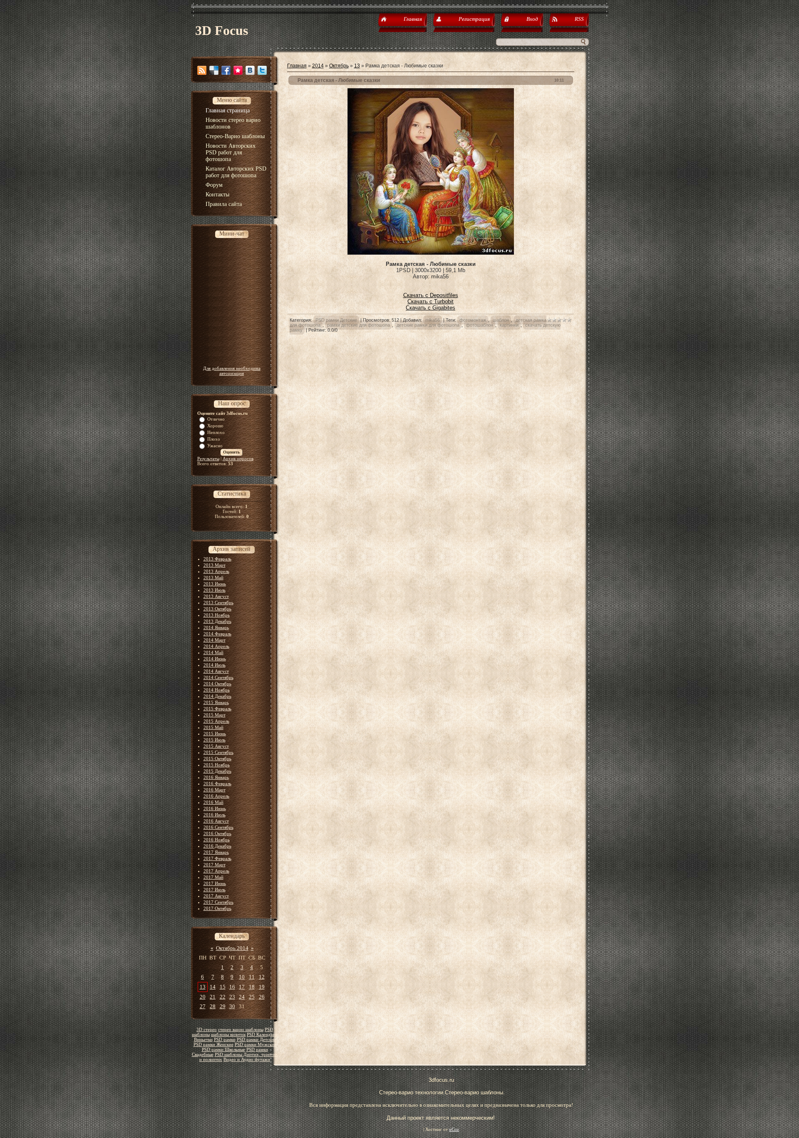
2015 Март (214, 714)
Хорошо (215, 425)
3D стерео (206, 1029)
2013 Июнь (214, 583)
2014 (318, 66)
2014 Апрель (216, 646)
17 (242, 987)
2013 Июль (214, 590)
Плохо (213, 438)
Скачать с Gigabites (430, 308)
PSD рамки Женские (213, 1044)
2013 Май (213, 577)
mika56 (432, 319)
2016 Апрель (216, 795)
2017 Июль (214, 889)
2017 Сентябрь (218, 902)
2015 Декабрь (217, 771)
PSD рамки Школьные (223, 1049)
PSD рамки (225, 1039)
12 (262, 977)
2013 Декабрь (217, 621)
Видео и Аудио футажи (246, 1059)
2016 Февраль (217, 783)
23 (232, 997)
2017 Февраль (217, 858)
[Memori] (238, 70)
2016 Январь (216, 777)
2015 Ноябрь (216, 764)
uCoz (454, 1129)
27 (203, 1006)
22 (223, 997)
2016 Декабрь (217, 845)
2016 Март (214, 789)
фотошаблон (479, 324)
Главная (297, 66)
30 (232, 1006)
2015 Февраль (217, 708)
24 (242, 997)
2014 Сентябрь (218, 677)
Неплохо (216, 432)
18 (252, 987)
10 (242, 977)
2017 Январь (216, 852)
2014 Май (213, 652)
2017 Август (216, 895)
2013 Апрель (216, 571)
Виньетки (203, 1039)
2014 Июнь (214, 658)
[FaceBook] (226, 70)
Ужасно (215, 445)
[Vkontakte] (250, 70)
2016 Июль (214, 814)
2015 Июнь (214, 733)
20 (203, 997)
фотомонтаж (472, 319)
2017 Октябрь (217, 908)
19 (262, 987)
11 (252, 977)
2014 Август (216, 671)
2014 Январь (216, 627)
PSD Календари (262, 1034)
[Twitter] (262, 70)
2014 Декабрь (217, 696)
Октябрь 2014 (232, 948)
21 (213, 997)
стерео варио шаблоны (240, 1029)
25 (252, 997)
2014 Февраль (217, 633)
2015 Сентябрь (218, 752)
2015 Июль (214, 739)
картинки (509, 324)
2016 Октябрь (217, 833)
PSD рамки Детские (256, 1039)
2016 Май (213, 802)
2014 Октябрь (217, 683)
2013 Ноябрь (216, 614)
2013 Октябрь (217, 608)
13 (203, 987)
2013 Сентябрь (218, 602)
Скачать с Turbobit (430, 301)
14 (213, 987)
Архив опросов (238, 458)
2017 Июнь (214, 883)
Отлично (216, 419)
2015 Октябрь (217, 758)
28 (213, 1006)
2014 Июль (214, 664)
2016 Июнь (214, 808)
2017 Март (214, 864)
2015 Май (213, 727)
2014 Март (214, 639)
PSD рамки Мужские (255, 1044)
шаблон (501, 319)
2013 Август (216, 596)
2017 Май (213, 877)
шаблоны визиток (228, 1034)
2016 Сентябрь (218, 827)
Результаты (208, 458)
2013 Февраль (217, 558)
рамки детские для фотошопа (358, 324)
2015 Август (216, 746)
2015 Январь (216, 702)
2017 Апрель (216, 870)
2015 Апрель (216, 721)
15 (223, 987)
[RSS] (201, 70)
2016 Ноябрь (216, 839)
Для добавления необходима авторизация (232, 371)
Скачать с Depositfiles (430, 295)
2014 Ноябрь (216, 689)
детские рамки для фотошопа (428, 324)
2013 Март (214, 565)
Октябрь (339, 66)
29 (223, 1006)
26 (262, 997)
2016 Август (216, 820)
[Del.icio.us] (213, 70)
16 (232, 987)
